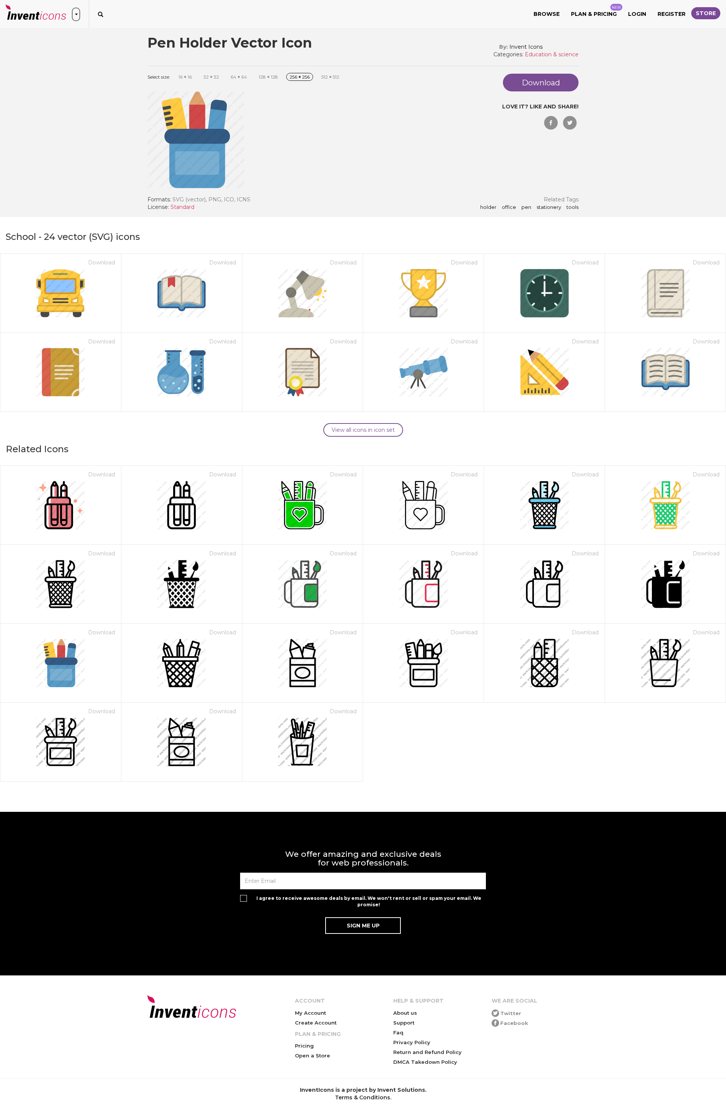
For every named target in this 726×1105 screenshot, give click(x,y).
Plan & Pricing (596, 11)
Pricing (304, 1046)
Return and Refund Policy (427, 1052)
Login (637, 14)
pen (526, 207)
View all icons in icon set (363, 430)
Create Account (316, 1023)
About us (405, 1013)
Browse (547, 14)
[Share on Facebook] (551, 123)
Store (706, 13)
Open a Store (312, 1055)
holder (488, 207)
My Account (310, 1013)
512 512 (330, 77)
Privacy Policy (411, 1042)
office (509, 207)
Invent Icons (526, 46)
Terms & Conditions (362, 1097)
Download (101, 262)
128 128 (268, 77)
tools (572, 207)
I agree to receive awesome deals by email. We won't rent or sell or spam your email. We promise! (368, 901)
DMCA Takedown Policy (425, 1062)
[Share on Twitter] (570, 123)
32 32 (211, 77)
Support (403, 1023)
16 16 (185, 77)
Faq (398, 1032)
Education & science (552, 54)
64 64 (239, 77)
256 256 (300, 77)
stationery (549, 207)
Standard (182, 207)
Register (672, 14)
